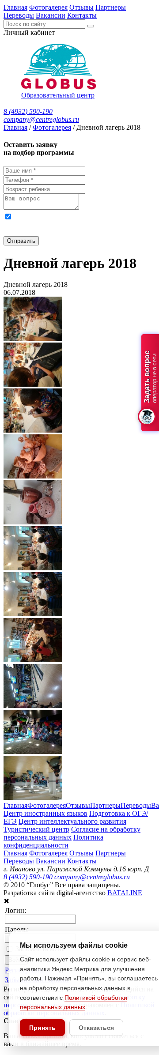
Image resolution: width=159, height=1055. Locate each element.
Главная (15, 7)
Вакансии (50, 15)
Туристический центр (36, 829)
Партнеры (110, 7)
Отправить (21, 240)
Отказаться (96, 1027)
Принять (42, 1027)
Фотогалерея (48, 7)
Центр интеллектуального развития (72, 821)
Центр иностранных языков (45, 813)
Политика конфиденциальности (53, 841)
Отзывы (81, 7)
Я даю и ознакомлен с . (74, 224)
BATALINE (124, 893)
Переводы (19, 15)
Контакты (82, 15)
